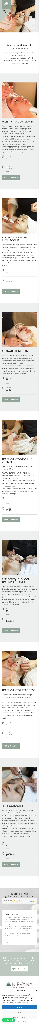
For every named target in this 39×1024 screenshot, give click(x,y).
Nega (19, 1012)
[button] (36, 990)
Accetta (19, 1007)
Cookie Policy (15, 1021)
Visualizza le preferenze (19, 1017)
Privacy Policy (23, 1021)
